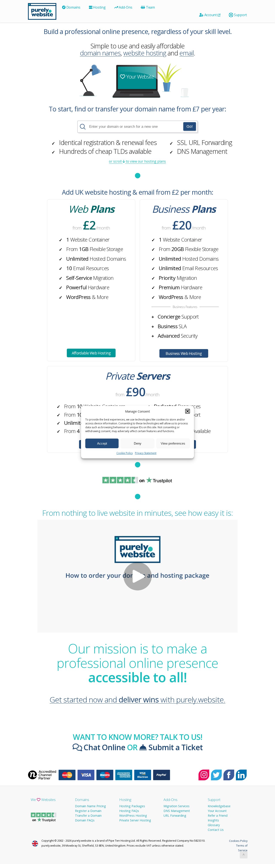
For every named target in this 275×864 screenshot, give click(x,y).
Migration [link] (103, 277)
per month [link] (196, 192)
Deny (137, 443)
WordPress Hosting (133, 815)
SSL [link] (182, 142)
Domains (73, 7)
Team (150, 7)
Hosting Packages (132, 806)
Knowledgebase (219, 806)
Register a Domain (88, 811)
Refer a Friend (218, 815)
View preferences (173, 443)
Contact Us (216, 830)
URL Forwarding (174, 815)
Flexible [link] (106, 249)
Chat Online (103, 747)
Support (240, 14)
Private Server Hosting (135, 820)
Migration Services (176, 806)
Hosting (99, 7)
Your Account (217, 811)
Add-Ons (125, 7)
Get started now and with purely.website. (137, 699)
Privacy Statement (145, 453)
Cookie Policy (124, 453)
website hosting (144, 53)
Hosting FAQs (129, 811)
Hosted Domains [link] (108, 258)
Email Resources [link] (91, 268)
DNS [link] (183, 151)
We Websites (43, 799)
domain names (100, 53)
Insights (213, 820)
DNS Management (176, 811)
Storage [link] (115, 249)
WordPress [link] (78, 296)
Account (210, 14)
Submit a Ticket (175, 747)
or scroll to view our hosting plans (137, 161)
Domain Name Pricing (90, 806)
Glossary (214, 825)
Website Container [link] (90, 239)
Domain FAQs (85, 820)
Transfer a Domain (88, 815)
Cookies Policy (238, 841)
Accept (102, 443)
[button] (187, 411)
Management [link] (202, 151)
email (186, 53)
